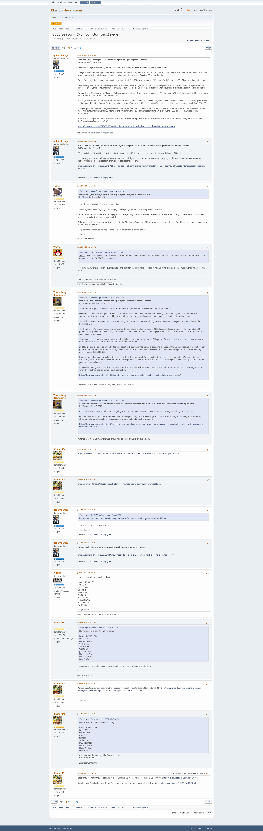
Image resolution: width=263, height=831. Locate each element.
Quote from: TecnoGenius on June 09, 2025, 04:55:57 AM (102, 252)
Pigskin (57, 572)
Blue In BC (59, 622)
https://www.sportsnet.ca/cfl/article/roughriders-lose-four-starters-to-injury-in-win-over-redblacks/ (119, 484)
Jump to (175, 812)
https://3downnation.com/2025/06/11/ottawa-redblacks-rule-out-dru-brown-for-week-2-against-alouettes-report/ (126, 555)
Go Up (54, 802)
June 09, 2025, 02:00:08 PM (86, 247)
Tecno (56, 185)
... (75, 47)
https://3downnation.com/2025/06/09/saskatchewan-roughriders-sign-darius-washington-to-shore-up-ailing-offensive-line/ (129, 453)
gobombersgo (60, 55)
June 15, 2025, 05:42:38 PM (86, 573)
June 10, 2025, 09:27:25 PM (86, 510)
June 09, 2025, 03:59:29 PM (86, 292)
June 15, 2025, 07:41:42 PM (86, 683)
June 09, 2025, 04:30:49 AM (86, 55)
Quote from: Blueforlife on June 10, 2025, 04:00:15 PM (101, 515)
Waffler (57, 247)
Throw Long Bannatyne (59, 294)
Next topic (206, 40)
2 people (80, 610)
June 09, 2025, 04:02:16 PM (86, 395)
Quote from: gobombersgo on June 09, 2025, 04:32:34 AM (102, 400)
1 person (80, 234)
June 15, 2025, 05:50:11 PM (86, 622)
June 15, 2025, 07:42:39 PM (86, 714)
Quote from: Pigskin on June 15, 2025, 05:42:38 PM (100, 628)
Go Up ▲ (210, 828)
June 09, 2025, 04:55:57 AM (86, 186)
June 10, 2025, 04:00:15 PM (86, 479)
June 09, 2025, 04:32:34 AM (86, 141)
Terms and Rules (199, 828)
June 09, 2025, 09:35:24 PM (86, 449)
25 (77, 47)
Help (190, 828)
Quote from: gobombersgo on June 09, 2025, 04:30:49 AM (102, 191)
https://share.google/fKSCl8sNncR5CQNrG (178, 783)
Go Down (56, 48)
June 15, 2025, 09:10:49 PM (86, 773)
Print (208, 48)
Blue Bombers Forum (66, 10)
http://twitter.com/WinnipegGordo (100, 133)
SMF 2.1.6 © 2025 (55, 828)
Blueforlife (59, 449)
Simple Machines (67, 828)
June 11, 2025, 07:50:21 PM (86, 543)
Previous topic (193, 40)
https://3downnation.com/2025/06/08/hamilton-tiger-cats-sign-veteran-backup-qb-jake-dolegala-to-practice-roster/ (126, 126)
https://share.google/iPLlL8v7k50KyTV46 (180, 778)
